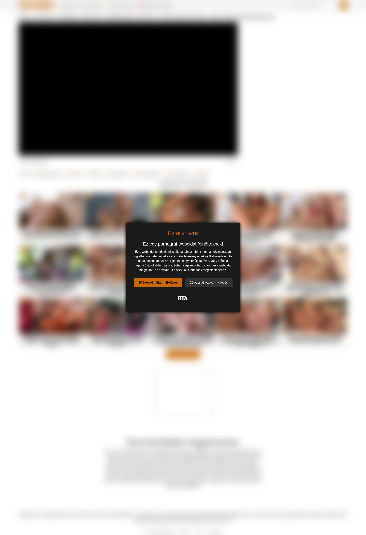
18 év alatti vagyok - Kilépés (209, 282)
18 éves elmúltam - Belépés (158, 282)
